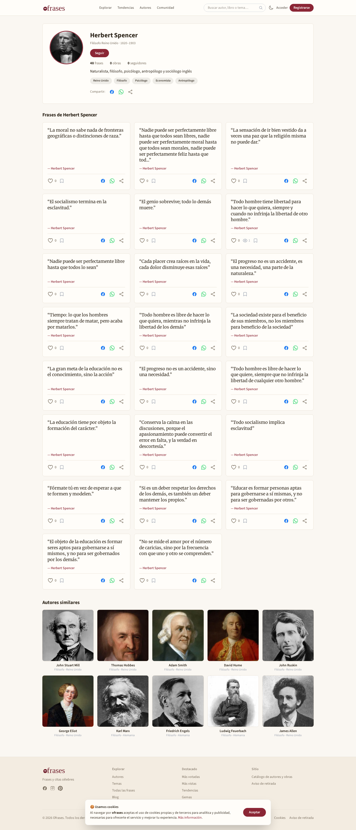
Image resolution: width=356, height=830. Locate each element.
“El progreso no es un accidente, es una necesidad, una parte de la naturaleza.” (266, 267)
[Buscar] (262, 8)
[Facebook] (44, 788)
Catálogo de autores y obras (272, 776)
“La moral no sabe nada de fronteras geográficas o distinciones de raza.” (85, 133)
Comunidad (165, 7)
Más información (190, 817)
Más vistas (189, 783)
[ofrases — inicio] (56, 7)
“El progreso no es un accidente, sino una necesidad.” (177, 372)
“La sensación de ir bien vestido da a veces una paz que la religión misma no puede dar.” (268, 136)
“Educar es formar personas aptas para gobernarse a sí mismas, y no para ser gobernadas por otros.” (266, 494)
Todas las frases (123, 790)
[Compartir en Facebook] (112, 92)
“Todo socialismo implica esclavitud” (258, 425)
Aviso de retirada (264, 783)
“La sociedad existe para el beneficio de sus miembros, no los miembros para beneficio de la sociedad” (269, 321)
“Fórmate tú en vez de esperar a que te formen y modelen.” (84, 491)
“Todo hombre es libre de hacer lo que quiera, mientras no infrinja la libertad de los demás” (175, 321)
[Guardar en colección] (61, 180)
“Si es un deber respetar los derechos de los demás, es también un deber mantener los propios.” (177, 494)
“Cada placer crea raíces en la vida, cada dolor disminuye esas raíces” (175, 264)
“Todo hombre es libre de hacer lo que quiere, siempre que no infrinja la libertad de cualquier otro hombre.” (269, 375)
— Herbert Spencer (61, 168)
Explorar (105, 7)
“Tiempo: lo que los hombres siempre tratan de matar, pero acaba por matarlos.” (85, 321)
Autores (145, 7)
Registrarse (302, 7)
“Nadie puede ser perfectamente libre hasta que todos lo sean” (85, 264)
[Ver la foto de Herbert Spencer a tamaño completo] (66, 48)
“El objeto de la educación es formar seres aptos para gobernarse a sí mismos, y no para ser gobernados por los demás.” (84, 550)
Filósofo (122, 81)
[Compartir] (130, 92)
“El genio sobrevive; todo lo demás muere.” (175, 204)
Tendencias (125, 7)
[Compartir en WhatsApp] (121, 92)
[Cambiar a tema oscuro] (271, 7)
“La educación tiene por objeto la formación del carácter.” (81, 425)
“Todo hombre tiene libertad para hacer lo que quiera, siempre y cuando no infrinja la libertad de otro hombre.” (269, 210)
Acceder (282, 7)
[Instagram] (52, 788)
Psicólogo (141, 81)
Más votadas (191, 776)
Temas (117, 783)
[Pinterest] (60, 788)
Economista (163, 81)
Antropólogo (186, 81)
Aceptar (254, 812)
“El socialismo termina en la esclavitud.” (77, 204)
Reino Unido (101, 81)
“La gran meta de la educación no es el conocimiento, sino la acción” (84, 372)
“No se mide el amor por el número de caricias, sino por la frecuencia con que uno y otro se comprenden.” (176, 547)
